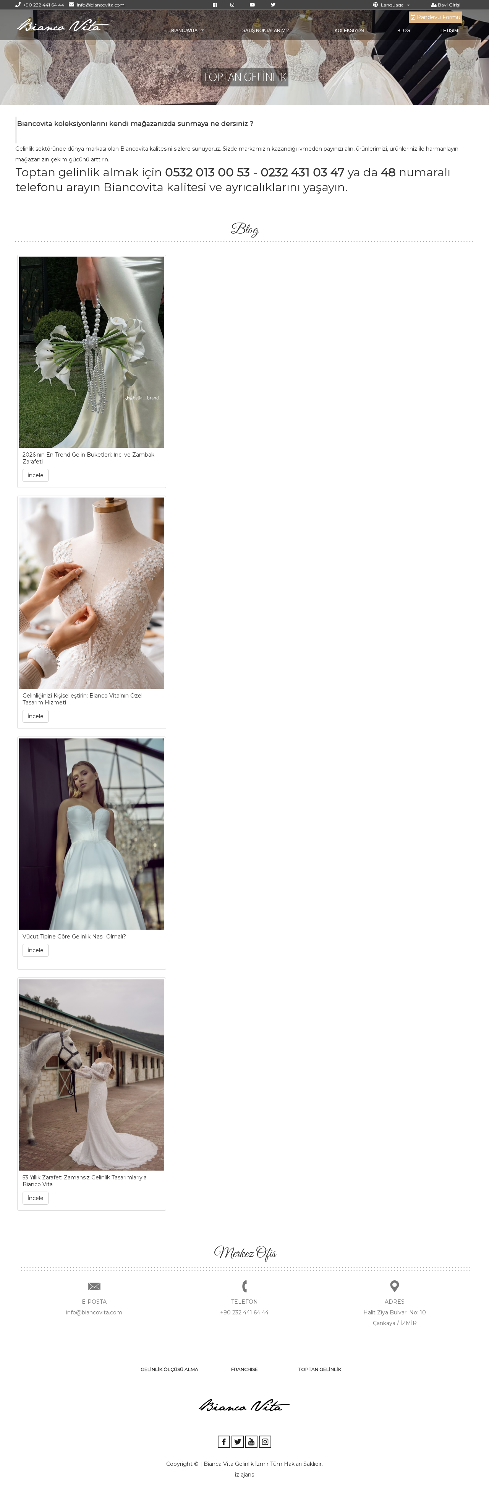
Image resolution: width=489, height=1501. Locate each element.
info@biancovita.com (100, 5)
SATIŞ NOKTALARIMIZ (265, 30)
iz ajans (244, 1474)
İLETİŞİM (448, 30)
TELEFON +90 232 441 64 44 (244, 1307)
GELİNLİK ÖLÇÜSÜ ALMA (169, 1369)
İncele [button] (36, 475)
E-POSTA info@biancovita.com (94, 1307)
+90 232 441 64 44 (43, 5)
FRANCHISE (244, 1369)
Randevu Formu (437, 17)
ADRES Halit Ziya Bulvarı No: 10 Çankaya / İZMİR (394, 1312)
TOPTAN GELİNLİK (319, 1369)
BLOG (403, 30)
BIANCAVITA (184, 30)
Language (391, 5)
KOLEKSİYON (349, 30)
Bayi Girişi (448, 5)
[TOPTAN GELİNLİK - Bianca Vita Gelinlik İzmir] (63, 24)
